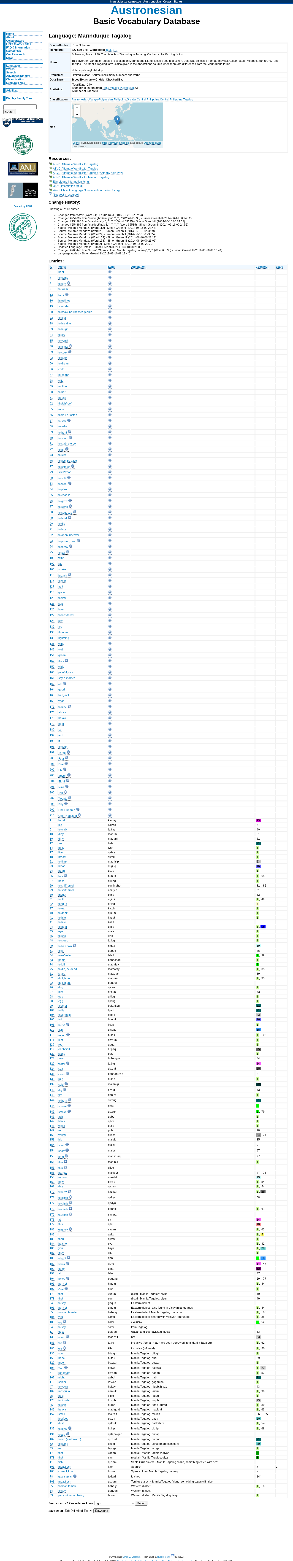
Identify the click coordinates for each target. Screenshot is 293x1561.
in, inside (64, 1400)
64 (51, 1303)
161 (52, 678)
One (61, 1289)
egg (60, 996)
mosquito (64, 1391)
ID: (51, 266)
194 (52, 1278)
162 (52, 683)
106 (52, 569)
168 (52, 1186)
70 (51, 437)
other (61, 1268)
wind (61, 643)
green (62, 655)
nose (61, 881)
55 (51, 1312)
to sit (61, 950)
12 (51, 843)
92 (51, 535)
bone (61, 1358)
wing (61, 558)
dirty (61, 834)
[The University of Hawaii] (23, 146)
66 (51, 415)
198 (52, 1368)
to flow (62, 598)
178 (52, 1294)
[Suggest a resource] (66, 194)
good (61, 689)
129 (52, 1362)
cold (61, 1084)
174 (52, 1400)
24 (51, 870)
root (60, 1044)
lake (61, 609)
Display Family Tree (19, 98)
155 (52, 1156)
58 (51, 380)
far (60, 729)
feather (62, 1005)
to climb (63, 1198)
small (61, 1414)
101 (52, 1010)
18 (51, 857)
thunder (63, 632)
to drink (63, 913)
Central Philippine (171, 99)
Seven (62, 775)
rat (60, 563)
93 (51, 540)
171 (52, 706)
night (61, 1377)
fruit (60, 586)
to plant (63, 489)
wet (60, 649)
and (60, 735)
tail (60, 1019)
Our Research (15, 54)
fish (60, 1029)
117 (52, 586)
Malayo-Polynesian (101, 99)
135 (52, 638)
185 (52, 1322)
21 (51, 861)
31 (51, 899)
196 (52, 746)
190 (52, 1268)
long (61, 1156)
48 (51, 940)
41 (51, 917)
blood (61, 866)
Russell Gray (163, 1557)
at (59, 1219)
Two (60, 1368)
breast (62, 857)
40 (51, 913)
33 (51, 329)
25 (51, 1395)
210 (52, 815)
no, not (62, 1283)
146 (52, 1116)
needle (62, 426)
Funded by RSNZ (23, 206)
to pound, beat (67, 541)
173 (52, 1219)
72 (51, 449)
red (60, 1130)
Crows (167, 1)
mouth (62, 894)
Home (10, 33)
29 (51, 885)
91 (51, 529)
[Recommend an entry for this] (110, 272)
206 (52, 792)
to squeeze (65, 512)
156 (52, 1162)
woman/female (67, 1312)
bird (60, 992)
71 (51, 443)
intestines (64, 300)
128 (52, 621)
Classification (15, 79)
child (61, 369)
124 (52, 1068)
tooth (61, 899)
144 (52, 1100)
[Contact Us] (173, 1557)
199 (52, 752)
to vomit (63, 340)
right (61, 272)
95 (51, 552)
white (61, 1125)
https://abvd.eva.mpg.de (125, 1)
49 (51, 945)
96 (51, 987)
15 (51, 1358)
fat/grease (64, 1014)
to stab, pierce (67, 443)
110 (52, 1382)
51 (51, 950)
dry (60, 1090)
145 (52, 1106)
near (61, 723)
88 (51, 512)
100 (52, 558)
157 (52, 661)
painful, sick (65, 672)
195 (52, 1283)
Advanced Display (18, 76)
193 (52, 741)
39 (51, 352)
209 (52, 809)
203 (52, 775)
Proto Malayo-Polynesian (118, 87)
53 (51, 1495)
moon (61, 1362)
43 (51, 1448)
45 (51, 931)
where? (63, 1230)
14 (51, 847)
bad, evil (63, 695)
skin (60, 843)
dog (60, 987)
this (60, 1224)
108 (52, 1024)
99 (51, 1005)
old (60, 684)
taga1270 (111, 49)
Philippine (120, 99)
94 (51, 546)
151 (52, 655)
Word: (62, 266)
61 (51, 397)
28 (51, 323)
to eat (61, 908)
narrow (62, 1172)
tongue (62, 904)
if (59, 741)
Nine (61, 787)
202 (52, 769)
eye (60, 931)
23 (51, 866)
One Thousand (67, 815)
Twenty (62, 798)
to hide (62, 707)
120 (52, 1053)
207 (52, 798)
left (60, 825)
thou (61, 1239)
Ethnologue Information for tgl (71, 181)
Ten (60, 793)
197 (52, 1289)
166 (52, 1471)
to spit (62, 1405)
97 (51, 992)
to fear (62, 317)
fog (60, 626)
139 (52, 1084)
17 (51, 852)
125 (52, 603)
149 (52, 1130)
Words (10, 69)
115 (52, 1044)
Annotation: (138, 266)
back (61, 295)
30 (51, 894)
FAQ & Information (18, 47)
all (59, 1273)
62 (51, 403)
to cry (61, 335)
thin (60, 1162)
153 (52, 1139)
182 (52, 1234)
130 (52, 1353)
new (61, 1182)
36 (51, 1405)
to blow (62, 1429)
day (60, 1186)
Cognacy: (262, 266)
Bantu (178, 1)
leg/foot (63, 1418)
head (61, 870)
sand (61, 1058)
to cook (62, 352)
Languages (13, 65)
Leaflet (76, 142)
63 (51, 960)
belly (61, 847)
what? (62, 1258)
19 (51, 306)
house (62, 397)
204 (52, 781)
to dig (61, 523)
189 (52, 1263)
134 (52, 632)
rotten (61, 1035)
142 (52, 1409)
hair (60, 876)
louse (61, 1025)
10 (51, 834)
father (61, 392)
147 (52, 1121)
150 (52, 1135)
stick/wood (64, 472)
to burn (62, 1100)
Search (11, 72)
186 (52, 1248)
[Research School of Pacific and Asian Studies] (23, 170)
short (61, 1145)
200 (52, 758)
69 (51, 432)
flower (62, 580)
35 (51, 340)
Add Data (12, 90)
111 (52, 1029)
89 (51, 518)
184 (52, 1243)
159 (52, 666)
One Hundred (66, 810)
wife (60, 380)
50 (51, 363)
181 (52, 1229)
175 (52, 712)
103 (52, 1466)
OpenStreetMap (152, 142)
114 (52, 1040)
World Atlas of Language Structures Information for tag (86, 190)
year (61, 701)
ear (60, 1448)
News (10, 57)
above (62, 712)
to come (63, 277)
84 (51, 489)
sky (60, 621)
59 (51, 386)
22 (51, 317)
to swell (63, 507)
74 (51, 964)
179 (52, 723)
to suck (62, 357)
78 (51, 1476)
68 (51, 426)
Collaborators (15, 40)
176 (52, 718)
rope (61, 409)
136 (52, 643)
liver (61, 852)
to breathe (64, 323)
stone (61, 1053)
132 (52, 626)
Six (60, 770)
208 (52, 804)
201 (52, 764)
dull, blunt (64, 978)
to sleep (63, 940)
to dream (63, 363)
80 (51, 478)
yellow (62, 1135)
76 (51, 460)
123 (52, 598)
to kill (61, 964)
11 (51, 1331)
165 (52, 695)
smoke (62, 1106)
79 (51, 472)
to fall (61, 552)
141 (52, 649)
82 (51, 978)
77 (51, 466)
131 (52, 1074)
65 (51, 409)
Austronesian (152, 1)
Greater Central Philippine (143, 99)
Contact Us (13, 51)
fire (60, 1095)
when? (62, 1192)
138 (52, 1337)
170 (52, 1191)
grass (61, 592)
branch (62, 575)
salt (60, 603)
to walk (62, 829)
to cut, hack (65, 1477)
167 (52, 1377)
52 (51, 1443)
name (61, 960)
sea (60, 1068)
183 (52, 1239)
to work (62, 484)
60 (51, 392)
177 (52, 1224)
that (60, 1294)
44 (51, 926)
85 (51, 495)
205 (52, 786)
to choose (64, 495)
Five (61, 764)
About (10, 37)
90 (51, 523)
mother (62, 386)
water (61, 1064)
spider (62, 1382)
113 (52, 575)
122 (52, 1063)
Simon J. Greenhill (131, 1557)
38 (51, 346)
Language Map (15, 82)
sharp (61, 973)
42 (51, 357)
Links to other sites (18, 44)
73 (51, 455)
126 (52, 609)
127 (52, 615)
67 (51, 420)
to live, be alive (67, 460)
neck (61, 1395)
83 (51, 483)
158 (52, 1172)
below (62, 718)
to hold (62, 518)
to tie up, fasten (67, 415)
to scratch (64, 467)
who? (61, 1264)
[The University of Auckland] (23, 124)
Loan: (279, 266)
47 (51, 1386)
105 (52, 1019)
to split (62, 478)
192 (52, 735)
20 (51, 312)
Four (61, 758)
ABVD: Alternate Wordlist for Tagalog (75, 164)
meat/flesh (64, 1466)
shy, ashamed (67, 678)
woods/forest (66, 615)
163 (52, 1182)
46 (51, 936)
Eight (61, 781)
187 (52, 1252)
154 (52, 1144)
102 (52, 563)
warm (61, 1337)
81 (51, 973)
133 (52, 1079)
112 (52, 1035)
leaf (60, 1040)
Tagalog (188, 99)
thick (61, 661)
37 (51, 908)
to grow (63, 501)
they (61, 1252)
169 (52, 701)
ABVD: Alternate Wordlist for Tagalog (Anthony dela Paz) (88, 173)
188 (52, 1258)
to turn (62, 284)
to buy (62, 529)
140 (52, 1090)
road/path (64, 1373)
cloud (61, 1074)
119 (52, 1049)
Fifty (60, 804)
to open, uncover (68, 535)
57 (51, 375)
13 (51, 295)
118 (52, 592)
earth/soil (64, 1049)
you (60, 1248)
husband (63, 375)
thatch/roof (64, 403)
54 (51, 955)
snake (62, 569)
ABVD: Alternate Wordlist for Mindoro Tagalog (81, 177)
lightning (63, 638)
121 (52, 1058)
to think (62, 861)
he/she (62, 1243)
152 (52, 1414)
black (61, 1121)
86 (51, 500)
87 (51, 506)
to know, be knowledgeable (75, 312)
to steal (62, 455)
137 (52, 1428)
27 (51, 881)
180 (52, 729)
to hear (62, 926)
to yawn (63, 1386)
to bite (62, 917)
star (60, 1353)
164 (52, 689)
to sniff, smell (66, 885)
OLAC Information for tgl (68, 186)
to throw (63, 547)
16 (51, 300)
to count (63, 746)
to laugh (63, 329)
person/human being (71, 1495)
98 (51, 996)
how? (61, 1279)
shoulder (63, 306)
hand (61, 820)
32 (51, 904)
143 (52, 1095)
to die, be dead (67, 969)
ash (60, 1116)
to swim (63, 289)
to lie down (65, 946)
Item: (111, 266)
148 (52, 1125)
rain (60, 1079)
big (60, 1139)
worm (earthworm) (69, 1439)
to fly (61, 1010)
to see (62, 936)
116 (52, 580)
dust (61, 1331)
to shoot (63, 438)
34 (51, 335)
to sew (62, 421)
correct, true (65, 1471)
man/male (64, 955)
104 (52, 1014)
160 (52, 672)
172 (52, 1197)
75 (51, 969)
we (60, 1322)
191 (52, 1273)
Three (62, 753)
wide (61, 666)
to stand (63, 1443)
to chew (63, 346)
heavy (62, 1409)
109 (52, 1391)
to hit (61, 449)
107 (52, 1439)
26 (51, 876)
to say (62, 1303)
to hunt (62, 432)
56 (51, 369)
